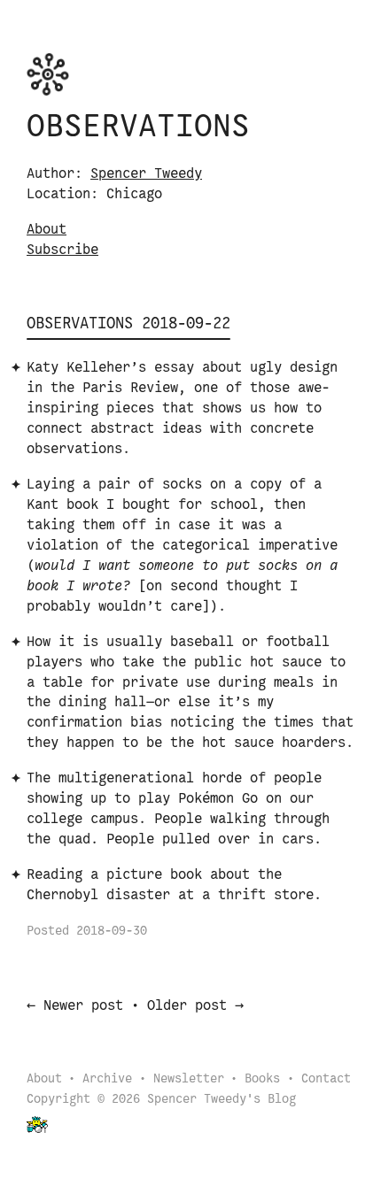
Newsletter (188, 1079)
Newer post (83, 1006)
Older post (187, 1006)
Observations (138, 127)
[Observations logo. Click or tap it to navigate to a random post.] (48, 74)
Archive (107, 1079)
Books (262, 1079)
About (46, 229)
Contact (326, 1079)
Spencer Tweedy (146, 174)
